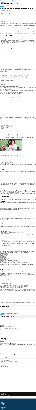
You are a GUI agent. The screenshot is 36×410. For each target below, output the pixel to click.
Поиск (5, 357)
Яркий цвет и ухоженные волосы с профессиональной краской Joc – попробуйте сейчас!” (9, 361)
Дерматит (2, 402)
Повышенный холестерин (3, 407)
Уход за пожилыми (3, 2)
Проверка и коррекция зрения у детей (7, 354)
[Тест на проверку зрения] (5, 336)
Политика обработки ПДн (3, 394)
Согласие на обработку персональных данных (5, 395)
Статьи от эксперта (3, 393)
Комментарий (1, 311)
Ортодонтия (2, 406)
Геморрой (2, 401)
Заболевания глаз (2, 6)
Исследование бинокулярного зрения (7, 326)
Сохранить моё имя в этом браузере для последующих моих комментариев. (9, 313)
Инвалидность (2, 396)
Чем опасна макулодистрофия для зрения (8, 343)
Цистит (1, 409)
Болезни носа (2, 400)
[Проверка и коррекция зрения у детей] (5, 352)
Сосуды (2, 408)
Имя (0, 312)
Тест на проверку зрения (4, 338)
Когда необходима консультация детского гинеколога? (6, 362)
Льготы (2, 397)
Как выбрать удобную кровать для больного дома (5, 360)
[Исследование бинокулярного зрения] (5, 324)
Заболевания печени (3, 403)
